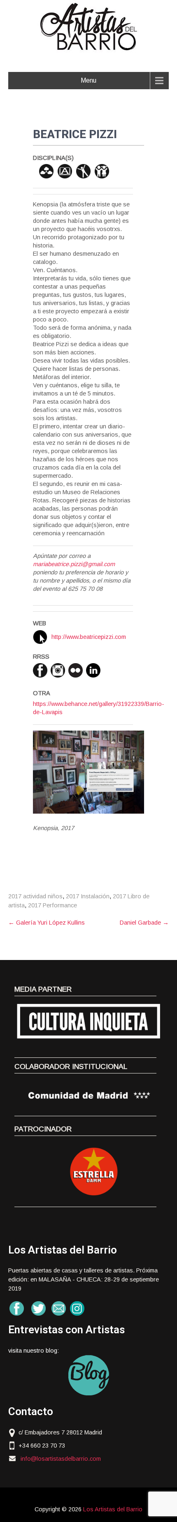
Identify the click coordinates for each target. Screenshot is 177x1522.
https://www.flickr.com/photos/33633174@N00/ (75, 670)
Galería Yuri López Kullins (46, 922)
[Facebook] (40, 670)
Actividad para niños (102, 171)
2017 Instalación (87, 896)
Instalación (46, 171)
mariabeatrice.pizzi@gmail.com (74, 564)
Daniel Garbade (144, 922)
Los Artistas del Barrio (112, 1509)
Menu (88, 80)
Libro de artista (65, 171)
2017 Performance (52, 905)
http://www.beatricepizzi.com (88, 637)
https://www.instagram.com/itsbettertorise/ (58, 670)
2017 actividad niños (35, 896)
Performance (83, 171)
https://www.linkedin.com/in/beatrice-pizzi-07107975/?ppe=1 (93, 670)
